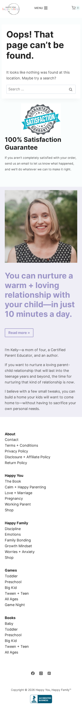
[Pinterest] (49, 673)
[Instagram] (41, 673)
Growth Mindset (18, 546)
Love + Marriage (18, 493)
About (10, 434)
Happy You (14, 475)
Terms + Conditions (21, 445)
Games (11, 570)
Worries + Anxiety (20, 552)
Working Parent (18, 504)
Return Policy (16, 463)
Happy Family (16, 523)
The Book (13, 481)
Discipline (13, 529)
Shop (9, 510)
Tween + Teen (17, 593)
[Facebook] (32, 673)
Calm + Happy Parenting (25, 487)
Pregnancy (14, 498)
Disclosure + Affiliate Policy (27, 457)
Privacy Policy (16, 451)
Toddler (11, 576)
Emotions (13, 534)
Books (10, 618)
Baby (9, 623)
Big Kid (11, 588)
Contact (12, 439)
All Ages (11, 599)
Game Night (15, 605)
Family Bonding (18, 540)
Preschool (13, 582)
